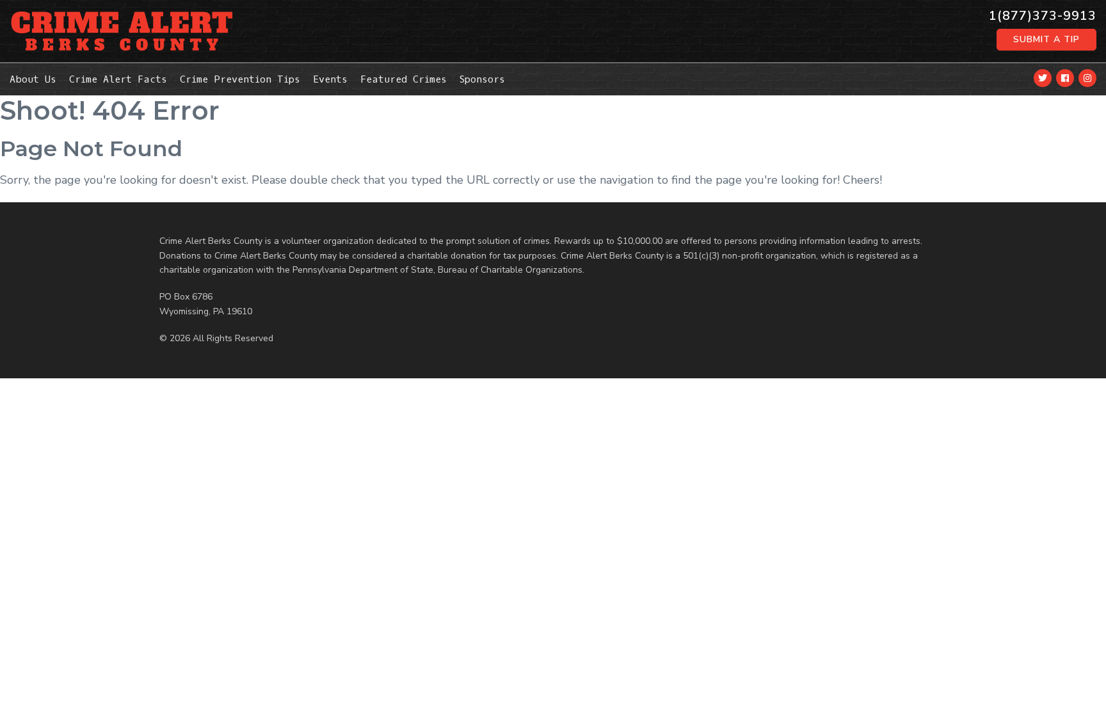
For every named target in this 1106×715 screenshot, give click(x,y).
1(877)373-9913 (1042, 16)
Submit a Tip (1046, 39)
